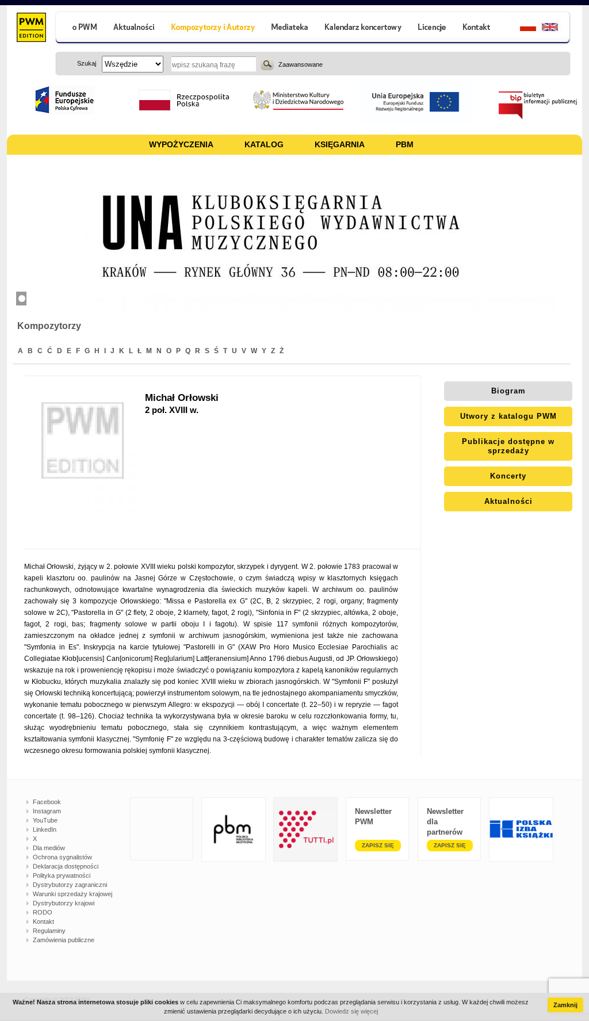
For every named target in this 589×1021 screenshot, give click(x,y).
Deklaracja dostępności (65, 866)
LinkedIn (44, 829)
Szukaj (267, 64)
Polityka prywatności (61, 875)
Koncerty (508, 476)
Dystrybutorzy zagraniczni (70, 884)
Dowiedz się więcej (351, 1011)
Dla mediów (49, 847)
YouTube (45, 820)
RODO (42, 912)
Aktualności (508, 501)
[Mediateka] (290, 28)
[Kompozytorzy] (213, 28)
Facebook (47, 801)
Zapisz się (378, 845)
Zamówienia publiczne (63, 939)
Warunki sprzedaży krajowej (72, 893)
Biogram (508, 391)
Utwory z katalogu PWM (508, 416)
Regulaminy (49, 930)
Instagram (47, 811)
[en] (556, 28)
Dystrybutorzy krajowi (63, 903)
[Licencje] (431, 28)
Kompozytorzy (49, 326)
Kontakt (43, 921)
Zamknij (565, 1004)
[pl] (521, 28)
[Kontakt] (478, 28)
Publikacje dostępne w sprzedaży (508, 446)
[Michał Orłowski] (84, 462)
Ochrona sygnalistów (62, 857)
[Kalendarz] (363, 28)
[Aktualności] (134, 28)
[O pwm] (80, 28)
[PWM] (31, 28)
